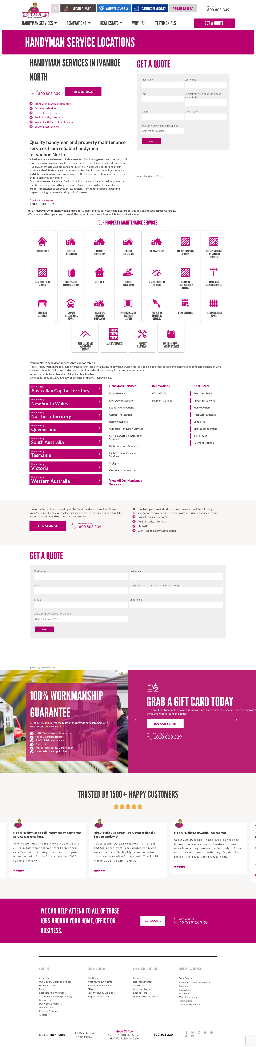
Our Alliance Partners (50, 1003)
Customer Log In (142, 989)
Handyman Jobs (47, 985)
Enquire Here (140, 992)
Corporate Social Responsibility (55, 996)
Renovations (76, 23)
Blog (41, 989)
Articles (43, 1014)
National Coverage (143, 981)
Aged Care (138, 985)
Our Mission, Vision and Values (55, 981)
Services (137, 978)
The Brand (93, 978)
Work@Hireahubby (183, 8)
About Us (44, 978)
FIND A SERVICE (48, 525)
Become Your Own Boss (100, 985)
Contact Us (45, 1000)
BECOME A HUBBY (82, 8)
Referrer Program (48, 1011)
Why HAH (139, 23)
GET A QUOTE (214, 23)
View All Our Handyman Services (125, 482)
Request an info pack (98, 996)
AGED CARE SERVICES (117, 8)
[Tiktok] (186, 1036)
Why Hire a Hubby (188, 997)
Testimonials (165, 23)
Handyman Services (37, 23)
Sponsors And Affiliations (52, 992)
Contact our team (84, 523)
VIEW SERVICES (83, 91)
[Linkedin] (192, 1036)
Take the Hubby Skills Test (101, 992)
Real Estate (109, 23)
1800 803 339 (162, 1034)
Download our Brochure (145, 996)
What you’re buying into (100, 981)
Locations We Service (190, 1004)
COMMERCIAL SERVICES (153, 8)
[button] (55, 8)
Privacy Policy (83, 1036)
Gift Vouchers (46, 1007)
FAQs (90, 989)
